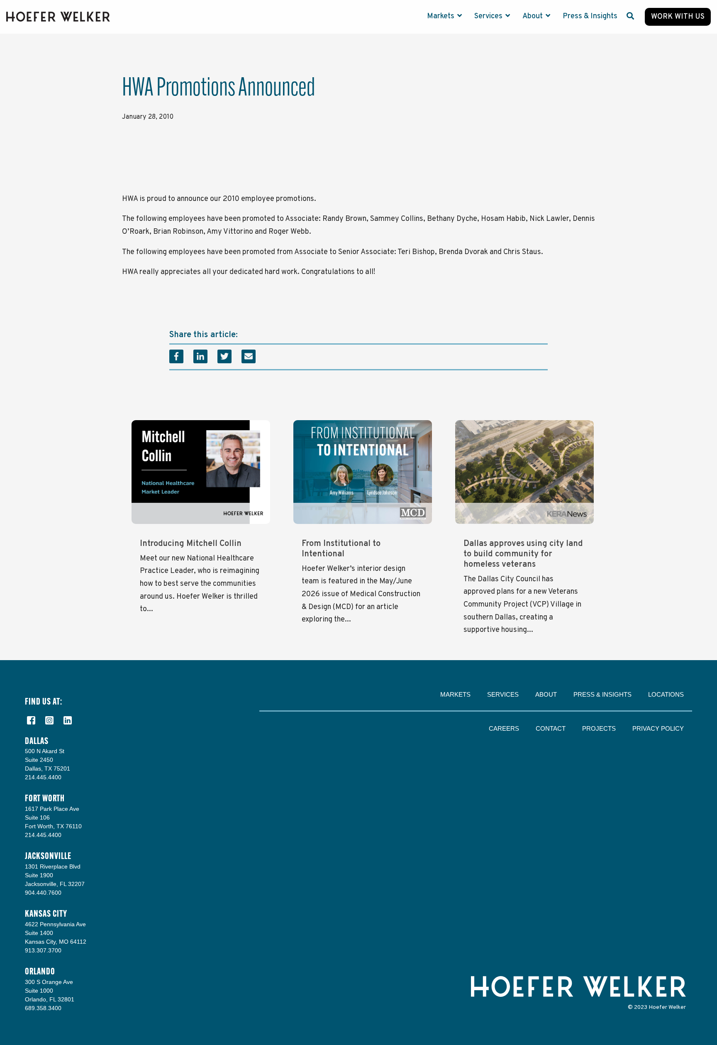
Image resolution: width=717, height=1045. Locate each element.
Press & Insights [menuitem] (602, 694)
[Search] (630, 17)
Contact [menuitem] (551, 728)
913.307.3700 (43, 950)
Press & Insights (590, 16)
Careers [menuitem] (504, 728)
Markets (441, 16)
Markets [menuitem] (455, 694)
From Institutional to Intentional (341, 549)
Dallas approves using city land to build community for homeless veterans (523, 554)
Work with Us (678, 17)
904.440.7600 (43, 892)
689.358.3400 (43, 1008)
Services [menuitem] (503, 694)
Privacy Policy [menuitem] (658, 728)
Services (489, 16)
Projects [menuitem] (599, 728)
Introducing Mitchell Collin (190, 543)
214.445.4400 (43, 777)
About (533, 16)
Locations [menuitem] (666, 694)
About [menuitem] (546, 694)
